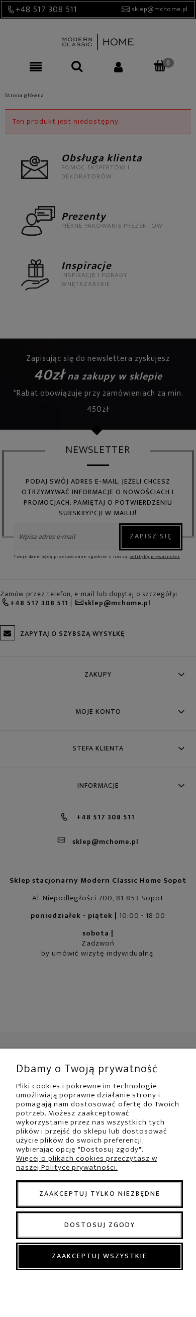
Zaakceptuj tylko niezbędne (99, 1193)
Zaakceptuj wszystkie (99, 1256)
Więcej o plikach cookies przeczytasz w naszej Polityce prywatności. (86, 1163)
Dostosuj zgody (99, 1225)
